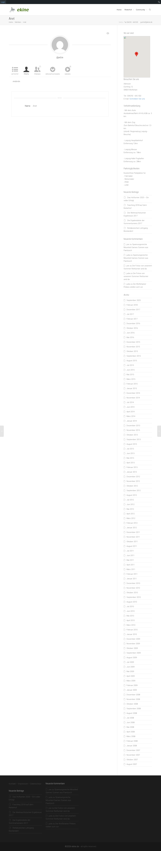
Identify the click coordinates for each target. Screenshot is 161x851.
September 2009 (134, 653)
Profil (26, 74)
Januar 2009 (132, 690)
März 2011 (131, 569)
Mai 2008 (130, 727)
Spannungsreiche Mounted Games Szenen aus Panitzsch (136, 247)
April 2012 (131, 514)
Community (141, 10)
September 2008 (134, 708)
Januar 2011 (132, 579)
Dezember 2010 (133, 583)
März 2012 (131, 518)
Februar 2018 (132, 305)
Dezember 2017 (133, 309)
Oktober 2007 (132, 759)
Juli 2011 (130, 551)
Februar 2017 (132, 319)
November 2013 (133, 430)
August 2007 (132, 764)
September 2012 (134, 490)
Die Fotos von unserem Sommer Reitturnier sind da (136, 276)
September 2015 (134, 356)
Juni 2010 (130, 611)
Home (119, 10)
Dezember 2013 (133, 425)
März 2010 (131, 625)
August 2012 (132, 495)
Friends (37, 70)
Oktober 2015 (132, 351)
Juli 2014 (130, 402)
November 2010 (133, 588)
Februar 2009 (132, 685)
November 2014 (133, 398)
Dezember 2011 (133, 532)
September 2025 (134, 300)
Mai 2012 (130, 509)
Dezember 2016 (133, 323)
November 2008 (133, 699)
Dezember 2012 (133, 476)
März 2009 (131, 681)
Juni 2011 (130, 555)
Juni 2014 (130, 407)
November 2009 (133, 643)
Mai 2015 (130, 374)
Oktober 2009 (132, 648)
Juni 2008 (130, 722)
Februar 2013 (132, 467)
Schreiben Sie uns (137, 99)
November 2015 (133, 347)
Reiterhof (128, 10)
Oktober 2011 (132, 541)
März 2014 (131, 416)
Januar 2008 (132, 746)
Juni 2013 (130, 453)
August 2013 (132, 444)
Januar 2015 (132, 388)
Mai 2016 (130, 337)
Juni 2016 (130, 333)
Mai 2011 (130, 560)
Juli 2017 (130, 314)
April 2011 (131, 565)
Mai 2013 (130, 458)
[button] (136, 54)
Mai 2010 (130, 616)
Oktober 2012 (132, 486)
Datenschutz (35, 784)
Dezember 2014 (133, 393)
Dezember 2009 (133, 639)
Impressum (23, 784)
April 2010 (131, 620)
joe (128, 244)
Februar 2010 (132, 630)
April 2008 (131, 732)
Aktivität (14, 74)
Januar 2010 (132, 634)
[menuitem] (159, 2)
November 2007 (133, 755)
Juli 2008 (130, 718)
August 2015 (132, 360)
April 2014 (131, 412)
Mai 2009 (130, 671)
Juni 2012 (130, 504)
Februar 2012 (132, 523)
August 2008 (132, 713)
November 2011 (133, 537)
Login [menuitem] (3, 2)
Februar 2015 (132, 384)
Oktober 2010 (132, 592)
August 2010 (132, 602)
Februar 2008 (132, 741)
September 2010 (134, 597)
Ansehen (16, 81)
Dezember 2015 (133, 342)
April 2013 (131, 463)
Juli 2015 (130, 365)
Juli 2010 (130, 606)
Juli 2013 (130, 449)
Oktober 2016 (132, 328)
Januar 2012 (132, 527)
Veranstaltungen (52, 74)
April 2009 (131, 676)
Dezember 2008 (133, 695)
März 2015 (131, 379)
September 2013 (134, 439)
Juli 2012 (130, 500)
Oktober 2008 (132, 704)
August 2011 (132, 546)
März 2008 (131, 736)
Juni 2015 (130, 370)
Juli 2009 (130, 662)
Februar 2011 (132, 574)
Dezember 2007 (133, 750)
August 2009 (132, 657)
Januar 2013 (132, 472)
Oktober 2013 (132, 435)
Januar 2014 (132, 421)
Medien (68, 70)
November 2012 (133, 481)
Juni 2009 (130, 667)
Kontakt (12, 784)
